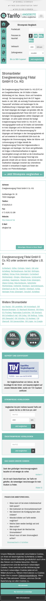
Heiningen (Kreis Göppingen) (12, 291)
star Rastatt (6, 306)
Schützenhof (36, 277)
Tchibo (40, 315)
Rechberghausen (17, 271)
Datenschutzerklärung (28, 575)
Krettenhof (17, 286)
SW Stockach (36, 312)
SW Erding (22, 315)
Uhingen (17, 277)
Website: (5, 216)
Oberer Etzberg (7, 283)
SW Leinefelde (17, 306)
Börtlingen (35, 271)
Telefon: (5, 201)
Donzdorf (27, 291)
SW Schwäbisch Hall (10, 315)
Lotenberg (5, 280)
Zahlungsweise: (17, 52)
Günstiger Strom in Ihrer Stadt (30, 247)
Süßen (14, 268)
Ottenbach (30, 289)
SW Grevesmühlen (17, 321)
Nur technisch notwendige (23, 592)
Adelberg (5, 274)
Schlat (37, 289)
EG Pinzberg (7, 312)
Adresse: (5, 185)
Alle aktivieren (23, 585)
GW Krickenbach (30, 306)
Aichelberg (35, 291)
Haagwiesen (14, 280)
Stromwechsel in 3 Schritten (17, 542)
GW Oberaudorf (8, 318)
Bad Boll (27, 271)
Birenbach (26, 286)
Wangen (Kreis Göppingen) (30, 280)
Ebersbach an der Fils (10, 289)
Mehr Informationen (23, 598)
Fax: (3, 209)
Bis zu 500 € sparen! (18, 59)
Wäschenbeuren (20, 283)
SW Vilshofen (20, 318)
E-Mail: (5, 224)
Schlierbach (6, 268)
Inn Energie (38, 321)
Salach (28, 268)
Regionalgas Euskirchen (21, 312)
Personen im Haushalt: (15, 36)
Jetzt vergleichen (36, 59)
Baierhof (22, 289)
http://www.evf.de (8, 220)
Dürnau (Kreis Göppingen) (19, 274)
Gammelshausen (37, 286)
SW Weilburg (32, 315)
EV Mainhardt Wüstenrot (26, 309)
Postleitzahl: (15, 29)
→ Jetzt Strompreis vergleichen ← (23, 174)
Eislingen (21, 268)
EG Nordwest (31, 318)
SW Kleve (39, 309)
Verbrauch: (15, 46)
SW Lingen (29, 321)
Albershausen (25, 277)
